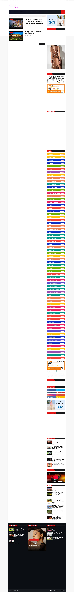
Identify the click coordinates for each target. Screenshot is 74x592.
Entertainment (55, 211)
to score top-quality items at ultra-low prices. (56, 371)
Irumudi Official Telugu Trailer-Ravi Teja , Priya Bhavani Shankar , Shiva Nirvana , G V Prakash (58, 459)
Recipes (55, 316)
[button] (69, 18)
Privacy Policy (63, 590)
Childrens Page (55, 199)
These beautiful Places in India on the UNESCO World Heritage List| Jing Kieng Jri (58, 511)
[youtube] (60, 395)
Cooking (55, 205)
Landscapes (55, 265)
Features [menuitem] (15, 11)
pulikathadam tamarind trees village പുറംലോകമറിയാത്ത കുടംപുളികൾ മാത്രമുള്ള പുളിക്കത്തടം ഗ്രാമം (57, 494)
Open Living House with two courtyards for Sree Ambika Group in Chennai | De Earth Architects (34, 22)
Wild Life (55, 352)
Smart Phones (55, 322)
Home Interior (55, 247)
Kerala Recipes (55, 262)
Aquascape (55, 160)
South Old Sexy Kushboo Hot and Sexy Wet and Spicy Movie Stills (58, 533)
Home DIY (55, 244)
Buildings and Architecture (55, 193)
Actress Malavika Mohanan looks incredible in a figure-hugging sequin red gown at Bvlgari (37, 542)
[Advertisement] (56, 102)
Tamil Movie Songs (55, 337)
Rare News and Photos (55, 313)
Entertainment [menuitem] (38, 11)
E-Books (55, 208)
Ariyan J (26, 26)
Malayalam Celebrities (55, 283)
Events (55, 214)
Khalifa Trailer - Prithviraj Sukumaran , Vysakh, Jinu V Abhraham (57, 442)
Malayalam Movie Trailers (55, 289)
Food (55, 220)
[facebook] (59, 1)
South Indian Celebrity (55, 325)
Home (10, 0)
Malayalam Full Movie (55, 286)
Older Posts (42, 43)
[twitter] (60, 1)
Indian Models (55, 250)
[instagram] (62, 1)
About (13, 0)
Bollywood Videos (55, 190)
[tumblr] (51, 392)
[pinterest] (64, 1)
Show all (43, 16)
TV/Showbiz (55, 334)
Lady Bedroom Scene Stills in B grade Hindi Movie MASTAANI (57, 529)
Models (55, 295)
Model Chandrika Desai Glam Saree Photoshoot (57, 538)
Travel (55, 346)
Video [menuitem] (27, 11)
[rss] (60, 397)
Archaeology (55, 163)
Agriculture (55, 154)
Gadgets (55, 223)
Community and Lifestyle (55, 202)
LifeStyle (55, 268)
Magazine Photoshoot (55, 274)
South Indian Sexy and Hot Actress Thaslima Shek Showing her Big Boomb (58, 464)
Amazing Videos (55, 157)
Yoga (55, 358)
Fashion (55, 217)
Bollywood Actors (55, 181)
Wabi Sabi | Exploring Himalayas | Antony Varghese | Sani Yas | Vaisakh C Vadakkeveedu (58, 517)
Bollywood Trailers (55, 187)
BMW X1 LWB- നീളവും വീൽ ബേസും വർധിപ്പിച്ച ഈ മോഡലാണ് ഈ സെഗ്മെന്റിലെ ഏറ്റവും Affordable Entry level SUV (58, 453)
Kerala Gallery (55, 256)
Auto (55, 172)
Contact (16, 0)
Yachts (55, 355)
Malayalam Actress (55, 277)
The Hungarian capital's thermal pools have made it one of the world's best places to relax (58, 506)
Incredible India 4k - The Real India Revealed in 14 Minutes (58, 488)
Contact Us (57, 590)
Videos (55, 349)
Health (55, 232)
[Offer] (56, 25)
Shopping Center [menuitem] (45, 11)
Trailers (55, 343)
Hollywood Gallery (55, 238)
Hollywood (55, 235)
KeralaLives (16, 590)
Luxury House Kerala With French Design (33, 32)
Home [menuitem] (11, 11)
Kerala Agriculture (55, 253)
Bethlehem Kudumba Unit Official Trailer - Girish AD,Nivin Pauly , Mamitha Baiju (58, 447)
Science (55, 319)
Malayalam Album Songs (55, 280)
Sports (55, 331)
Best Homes (55, 175)
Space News (55, 328)
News (55, 304)
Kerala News (55, 259)
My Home (55, 301)
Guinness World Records (55, 229)
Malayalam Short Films (55, 292)
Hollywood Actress (55, 241)
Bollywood (55, 178)
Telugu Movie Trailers (55, 340)
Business (55, 196)
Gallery (55, 226)
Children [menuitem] (21, 11)
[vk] (51, 397)
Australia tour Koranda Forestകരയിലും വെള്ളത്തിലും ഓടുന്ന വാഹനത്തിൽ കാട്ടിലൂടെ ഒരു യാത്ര (58, 501)
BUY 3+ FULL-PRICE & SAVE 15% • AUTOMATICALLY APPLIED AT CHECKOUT (54, 70)
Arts (55, 166)
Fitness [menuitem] (30, 11)
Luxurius (55, 271)
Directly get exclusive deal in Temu (55, 374)
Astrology (55, 169)
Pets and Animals (55, 307)
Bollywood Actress (55, 184)
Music (55, 298)
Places (55, 310)
